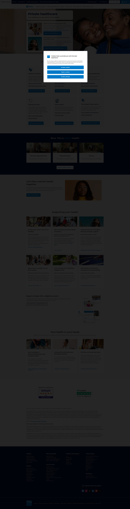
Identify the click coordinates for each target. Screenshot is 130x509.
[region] (65, 66)
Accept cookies (65, 67)
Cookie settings (65, 76)
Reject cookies (65, 72)
